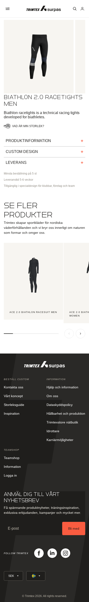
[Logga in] (82, 9)
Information (12, 467)
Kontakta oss (13, 387)
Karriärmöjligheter (60, 440)
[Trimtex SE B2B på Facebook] (39, 553)
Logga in (10, 475)
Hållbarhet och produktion (66, 413)
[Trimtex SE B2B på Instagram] (65, 553)
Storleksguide (14, 405)
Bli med (73, 528)
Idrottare (53, 431)
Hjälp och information (62, 387)
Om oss (52, 396)
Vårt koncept (13, 396)
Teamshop (11, 458)
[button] (7, 9)
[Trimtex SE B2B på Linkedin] (52, 553)
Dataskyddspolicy (60, 405)
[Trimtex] (43, 9)
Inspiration (11, 413)
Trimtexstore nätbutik (62, 422)
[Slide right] (80, 333)
